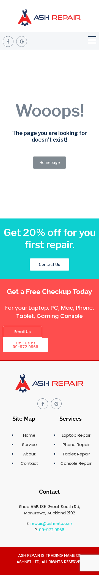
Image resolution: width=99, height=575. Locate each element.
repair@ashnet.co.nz (52, 523)
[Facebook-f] (8, 41)
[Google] (21, 41)
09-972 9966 (51, 530)
